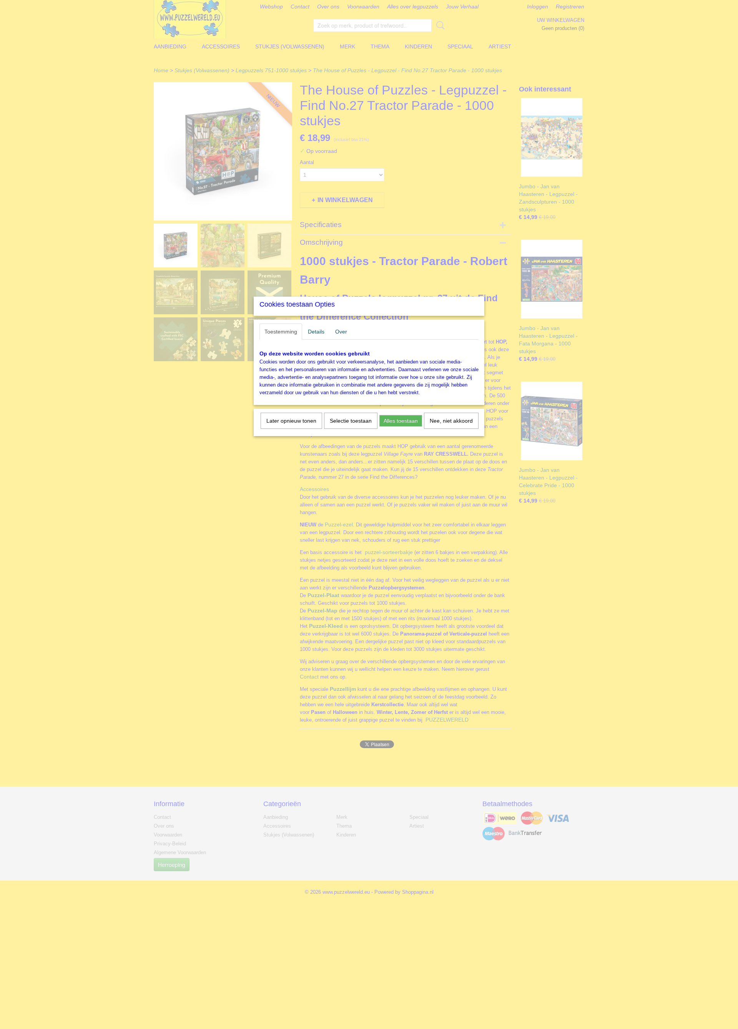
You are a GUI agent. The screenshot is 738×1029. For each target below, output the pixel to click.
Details (316, 332)
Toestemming (280, 332)
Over (341, 332)
